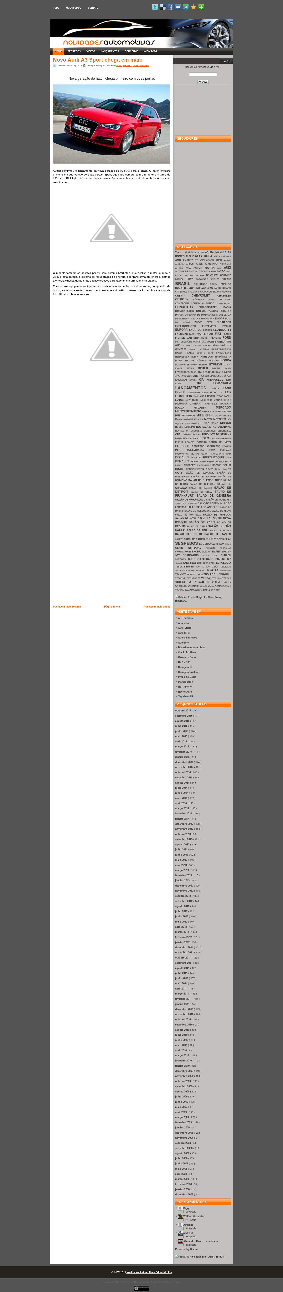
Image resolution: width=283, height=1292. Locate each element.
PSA (180, 449)
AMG (179, 260)
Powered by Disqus (186, 1249)
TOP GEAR (212, 566)
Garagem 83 (185, 667)
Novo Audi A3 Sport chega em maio (98, 60)
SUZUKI (221, 559)
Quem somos (73, 8)
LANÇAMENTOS (110, 51)
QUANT (206, 453)
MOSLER (199, 419)
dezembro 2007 (184, 1194)
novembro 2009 (184, 1076)
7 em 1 (179, 252)
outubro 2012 (183, 896)
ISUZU (194, 372)
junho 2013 (182, 854)
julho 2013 (181, 849)
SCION (220, 539)
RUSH (219, 469)
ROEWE (217, 465)
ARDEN (191, 263)
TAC (229, 559)
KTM (228, 379)
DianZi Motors (182, 318)
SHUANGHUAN (183, 551)
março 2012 (182, 931)
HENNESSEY (183, 356)
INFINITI (205, 368)
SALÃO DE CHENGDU (203, 484)
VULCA (227, 582)
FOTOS (197, 341)
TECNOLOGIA (222, 562)
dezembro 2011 (184, 947)
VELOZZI (187, 578)
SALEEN (179, 539)
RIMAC (179, 465)
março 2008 (182, 1179)
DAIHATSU (215, 311)
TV (217, 574)
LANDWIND (195, 392)
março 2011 (182, 993)
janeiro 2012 (182, 942)
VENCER (196, 578)
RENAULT (182, 461)
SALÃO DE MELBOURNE (198, 510)
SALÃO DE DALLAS (201, 487)
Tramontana (225, 570)
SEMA (228, 543)
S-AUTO (227, 469)
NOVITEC (180, 430)
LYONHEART (207, 400)
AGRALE (220, 252)
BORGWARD (203, 279)
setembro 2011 (184, 962)
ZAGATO (189, 589)
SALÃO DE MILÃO (221, 510)
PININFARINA (224, 438)
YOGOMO (180, 589)
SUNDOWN (181, 559)
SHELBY (213, 547)
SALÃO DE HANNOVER (218, 499)
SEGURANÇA (207, 544)
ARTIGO (180, 267)
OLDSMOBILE (224, 430)
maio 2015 (181, 736)
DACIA (227, 307)
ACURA (210, 252)
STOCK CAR (211, 555)
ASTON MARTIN (205, 267)
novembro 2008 (184, 1137)
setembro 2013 (184, 839)
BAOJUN (190, 275)
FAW (199, 334)
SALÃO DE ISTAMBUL (186, 503)
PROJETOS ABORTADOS (207, 446)
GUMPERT (182, 349)
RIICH (228, 461)
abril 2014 (181, 803)
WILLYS (204, 585)
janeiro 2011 (182, 1004)
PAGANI (197, 434)
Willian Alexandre (193, 1216)
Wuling (211, 585)
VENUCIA (217, 578)
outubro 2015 (183, 710)
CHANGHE (225, 291)
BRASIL (127, 65)
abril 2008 (181, 1174)
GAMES (212, 341)
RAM (228, 453)
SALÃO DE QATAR (197, 526)
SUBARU (226, 555)
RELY (228, 457)
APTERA (180, 263)
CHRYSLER (224, 295)
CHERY (183, 295)
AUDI (119, 65)
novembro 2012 (184, 890)
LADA (204, 383)
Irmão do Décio (187, 677)
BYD (197, 288)
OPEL (179, 434)
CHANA (204, 291)
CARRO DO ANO (222, 288)
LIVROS (220, 396)
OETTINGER (211, 430)
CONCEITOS (131, 51)
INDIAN (192, 368)
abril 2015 (181, 741)
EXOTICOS (220, 330)
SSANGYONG (192, 555)
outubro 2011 (183, 957)
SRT (179, 555)
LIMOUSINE (199, 396)
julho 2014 (181, 787)
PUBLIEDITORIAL (197, 449)
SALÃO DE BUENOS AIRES (205, 480)
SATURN (200, 539)
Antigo (227, 260)
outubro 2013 (183, 834)
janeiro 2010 (182, 1065)
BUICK (191, 288)
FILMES (227, 334)
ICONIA (181, 368)
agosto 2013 (182, 844)
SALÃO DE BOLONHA (204, 476)
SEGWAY (220, 543)
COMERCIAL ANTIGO (203, 303)
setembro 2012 (184, 901)
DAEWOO (181, 311)
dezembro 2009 (184, 1071)
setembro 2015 (184, 715)
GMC (178, 345)
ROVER (210, 469)
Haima (193, 349)
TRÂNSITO (181, 574)
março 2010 (182, 1055)
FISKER (206, 337)
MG (229, 411)
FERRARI (209, 334)
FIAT (219, 333)
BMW (190, 279)
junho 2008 (182, 1163)
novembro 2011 (184, 952)
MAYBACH (225, 403)
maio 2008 (181, 1168)
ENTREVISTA (212, 326)
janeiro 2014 (182, 818)
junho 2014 (182, 793)
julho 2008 (181, 1158)
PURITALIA (225, 449)
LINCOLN (210, 396)
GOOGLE (187, 345)
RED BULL (197, 457)
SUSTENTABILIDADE (201, 559)
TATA (186, 562)
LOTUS (180, 400)
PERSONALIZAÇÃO (186, 438)
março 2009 (182, 1117)
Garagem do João (188, 672)
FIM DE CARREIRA (188, 337)
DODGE (220, 318)
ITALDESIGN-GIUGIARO (211, 372)
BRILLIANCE (202, 284)
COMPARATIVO (223, 303)
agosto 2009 (182, 1091)
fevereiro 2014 (184, 813)
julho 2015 (181, 726)
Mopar (179, 419)
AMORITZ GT (191, 260)
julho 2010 (181, 1034)
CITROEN (183, 299)
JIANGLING (216, 375)
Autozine (183, 642)
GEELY (222, 341)
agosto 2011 (182, 968)
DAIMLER (226, 311)
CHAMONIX (194, 291)
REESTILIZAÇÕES (214, 457)
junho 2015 (182, 731)
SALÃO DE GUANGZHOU (190, 499)
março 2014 (182, 808)
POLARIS (191, 442)
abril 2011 (181, 988)
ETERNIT (226, 326)
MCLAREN (205, 407)
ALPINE (190, 256)
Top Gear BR (185, 696)
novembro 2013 (184, 829)
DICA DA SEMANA (199, 318)
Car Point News (187, 652)
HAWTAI (180, 352)
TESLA (179, 566)
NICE (207, 423)
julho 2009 (181, 1096)
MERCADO (223, 407)
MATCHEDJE (212, 403)
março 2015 (182, 746)
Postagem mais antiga (157, 606)
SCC (208, 539)
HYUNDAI (216, 364)
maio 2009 (181, 1107)
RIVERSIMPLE (205, 465)
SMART (217, 551)
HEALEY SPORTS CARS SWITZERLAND (208, 352)
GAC (204, 341)
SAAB (180, 472)
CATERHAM (181, 291)
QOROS (196, 453)
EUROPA (182, 329)
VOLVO (218, 582)
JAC (178, 375)
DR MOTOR (184, 322)
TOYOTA (213, 570)
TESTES (189, 566)
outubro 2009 (183, 1081)
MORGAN (188, 419)
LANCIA (217, 388)
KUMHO (185, 383)
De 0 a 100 (184, 662)
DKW (212, 318)
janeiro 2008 (182, 1189)
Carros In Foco (187, 657)
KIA (203, 379)
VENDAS (206, 578)
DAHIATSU (202, 311)
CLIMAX (213, 299)
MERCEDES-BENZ (188, 411)
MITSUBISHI (205, 415)
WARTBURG (181, 585)
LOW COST (192, 400)
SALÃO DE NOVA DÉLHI (190, 518)
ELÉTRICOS (224, 322)
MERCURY (221, 411)
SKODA (197, 551)
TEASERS (196, 562)
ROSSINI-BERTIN (196, 469)
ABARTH (189, 252)
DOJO (228, 318)
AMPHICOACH (207, 260)
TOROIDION (225, 566)
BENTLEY (213, 275)
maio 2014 (181, 798)
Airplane (188, 1224)
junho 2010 (182, 1040)
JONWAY (226, 375)
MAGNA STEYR (222, 400)
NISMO (215, 423)
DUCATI (200, 322)
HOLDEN (214, 360)
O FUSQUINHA (195, 430)
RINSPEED (190, 465)
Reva (222, 461)
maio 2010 (181, 1045)
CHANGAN (214, 291)
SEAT (227, 539)
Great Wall (220, 345)
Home (56, 8)
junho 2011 (182, 978)
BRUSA (215, 284)
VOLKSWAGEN (200, 582)
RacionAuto (185, 691)
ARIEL (200, 263)
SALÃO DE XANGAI (217, 534)
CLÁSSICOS (200, 299)
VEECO (179, 578)
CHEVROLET (205, 295)
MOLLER (227, 415)
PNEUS (180, 442)
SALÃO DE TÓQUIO (189, 534)
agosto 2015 (182, 721)
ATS (220, 267)
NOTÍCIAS (190, 427)
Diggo (186, 1208)
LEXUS (180, 396)
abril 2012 (181, 926)
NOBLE (179, 427)
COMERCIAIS (183, 303)
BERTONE (225, 275)
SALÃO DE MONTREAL (189, 514)
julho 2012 (181, 911)
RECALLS (183, 457)
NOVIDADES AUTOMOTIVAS (213, 427)
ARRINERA (225, 263)
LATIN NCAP (210, 392)
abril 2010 (181, 1050)
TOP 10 (201, 566)
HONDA (225, 360)
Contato (93, 8)
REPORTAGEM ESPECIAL (204, 461)
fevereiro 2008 (184, 1184)
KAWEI (194, 379)
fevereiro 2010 (184, 1060)
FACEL (193, 334)
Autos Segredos (187, 637)
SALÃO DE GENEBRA (214, 495)
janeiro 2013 (182, 880)
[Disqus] (111, 452)
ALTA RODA (150, 51)
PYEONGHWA (183, 453)
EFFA (212, 322)
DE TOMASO (204, 314)
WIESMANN (194, 585)
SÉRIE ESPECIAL (190, 547)
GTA (229, 345)
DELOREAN (217, 314)
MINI (178, 415)
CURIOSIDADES (210, 307)
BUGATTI (181, 288)
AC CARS (199, 252)
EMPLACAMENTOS (188, 326)
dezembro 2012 (184, 885)
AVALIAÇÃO (218, 271)
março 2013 (182, 870)
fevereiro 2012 (184, 937)
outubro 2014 (183, 772)
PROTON (226, 446)
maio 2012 (181, 921)
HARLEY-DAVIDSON (221, 349)
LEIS (228, 392)
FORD (227, 337)
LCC (222, 392)
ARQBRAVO (212, 263)
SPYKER (226, 551)
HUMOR (204, 364)
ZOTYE (207, 589)
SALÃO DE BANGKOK (201, 472)
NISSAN (225, 423)
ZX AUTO (215, 589)
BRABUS (226, 279)
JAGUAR (187, 375)
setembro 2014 (184, 777)
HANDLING (204, 349)
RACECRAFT (218, 453)
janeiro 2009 (182, 1127)
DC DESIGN (191, 314)
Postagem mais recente (67, 606)
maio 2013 (181, 860)
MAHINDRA (182, 403)
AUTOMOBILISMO (185, 271)
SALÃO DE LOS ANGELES (203, 507)
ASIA (189, 267)
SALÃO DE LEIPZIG (209, 503)
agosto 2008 (182, 1153)
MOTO (208, 419)
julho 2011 (181, 973)
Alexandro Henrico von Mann (200, 1241)
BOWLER (216, 279)
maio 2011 (181, 983)
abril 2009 (181, 1112)
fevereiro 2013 (184, 875)
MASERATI (197, 403)
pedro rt (188, 1233)
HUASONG (181, 364)
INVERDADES (183, 372)
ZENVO (198, 589)
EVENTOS (196, 330)
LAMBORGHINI (222, 383)
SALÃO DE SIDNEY (220, 530)
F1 (229, 330)
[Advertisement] (123, 628)
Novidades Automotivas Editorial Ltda (149, 1272)
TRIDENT (191, 574)
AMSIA (220, 260)
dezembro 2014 (184, 762)
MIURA (219, 415)
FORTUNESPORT (184, 341)
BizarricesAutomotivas (191, 647)
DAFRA (191, 311)
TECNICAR (209, 562)
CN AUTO (225, 299)
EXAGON (208, 329)
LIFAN (189, 396)
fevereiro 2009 (184, 1122)
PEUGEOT (204, 438)
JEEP (197, 375)
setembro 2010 (184, 1024)
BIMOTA (180, 279)
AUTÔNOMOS (203, 271)
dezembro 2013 (184, 824)
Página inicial (112, 606)
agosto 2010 (182, 1029)
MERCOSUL (208, 411)
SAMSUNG (190, 539)
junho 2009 (182, 1101)
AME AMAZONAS (222, 256)
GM (229, 341)
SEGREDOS (74, 51)
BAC (228, 271)
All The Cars (185, 618)
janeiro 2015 (182, 757)
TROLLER (209, 574)
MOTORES (220, 419)
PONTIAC (203, 442)
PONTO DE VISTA (220, 442)
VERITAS (226, 578)
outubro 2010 (183, 1019)
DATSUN (180, 314)
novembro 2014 (184, 767)
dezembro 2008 (184, 1132)
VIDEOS (90, 51)
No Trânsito (185, 686)
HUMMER (193, 364)
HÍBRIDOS (208, 356)
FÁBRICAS (182, 334)
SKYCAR (207, 551)
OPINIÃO (188, 434)
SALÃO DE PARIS (203, 522)
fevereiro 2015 (184, 751)
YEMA (228, 585)
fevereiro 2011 (184, 998)
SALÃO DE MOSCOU (217, 514)
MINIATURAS (189, 415)
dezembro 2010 (184, 1009)
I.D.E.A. (227, 364)
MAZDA (184, 407)
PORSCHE (183, 446)
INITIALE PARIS (221, 368)
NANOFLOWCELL (194, 423)
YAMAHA (220, 586)
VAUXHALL (225, 574)
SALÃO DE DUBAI (202, 492)
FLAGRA (217, 337)
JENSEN (205, 375)
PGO (214, 438)
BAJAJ (179, 275)
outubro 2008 (183, 1143)
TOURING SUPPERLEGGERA (190, 570)
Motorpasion (185, 682)
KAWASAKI (182, 379)
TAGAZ (179, 562)
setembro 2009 (184, 1086)
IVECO (227, 372)
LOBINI (227, 396)
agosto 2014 (182, 782)
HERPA (196, 356)
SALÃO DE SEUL (198, 530)
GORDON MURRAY (202, 345)
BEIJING (201, 275)
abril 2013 (181, 865)
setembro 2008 (184, 1148)
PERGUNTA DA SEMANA (216, 434)
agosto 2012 (182, 906)
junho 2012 (182, 916)
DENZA (227, 314)
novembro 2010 (184, 1014)
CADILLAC (207, 288)
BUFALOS (226, 284)
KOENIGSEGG (216, 379)
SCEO (214, 539)
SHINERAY (225, 547)
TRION (200, 574)
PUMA (214, 449)
